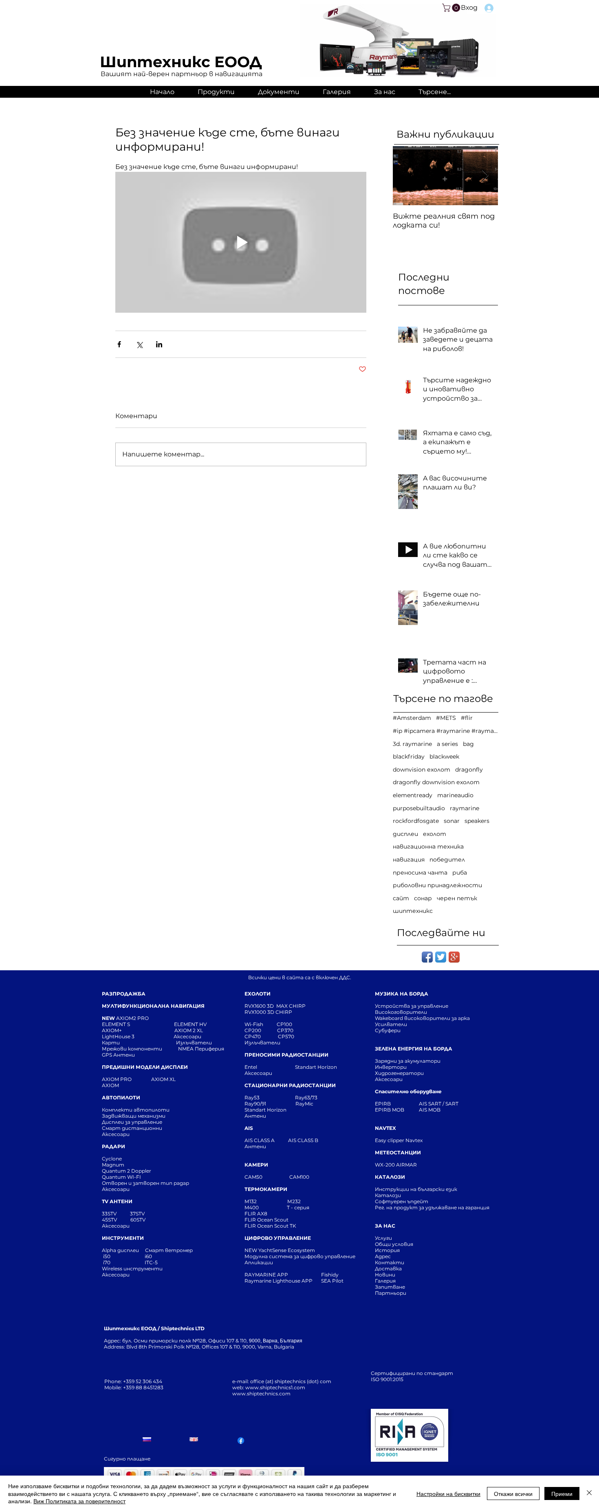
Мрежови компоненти (132, 1049)
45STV (110, 1220)
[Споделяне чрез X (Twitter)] (139, 344)
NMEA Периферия (201, 1049)
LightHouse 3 (138, 1036)
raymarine (464, 808)
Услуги (383, 1238)
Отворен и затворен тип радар (145, 1183)
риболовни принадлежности (437, 885)
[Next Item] (485, 175)
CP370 (286, 1030)
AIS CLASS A (260, 1140)
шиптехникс (413, 910)
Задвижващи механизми (133, 1116)
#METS (446, 718)
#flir (467, 718)
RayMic (304, 1104)
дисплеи (405, 834)
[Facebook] (240, 1440)
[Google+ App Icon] (454, 957)
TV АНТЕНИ (117, 1201)
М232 (294, 1201)
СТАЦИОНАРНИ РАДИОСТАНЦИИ (290, 1085)
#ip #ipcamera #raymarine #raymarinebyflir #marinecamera (445, 731)
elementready (412, 795)
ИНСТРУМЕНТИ (123, 1238)
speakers (477, 821)
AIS (248, 1128)
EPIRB (384, 1104)
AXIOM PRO (117, 1079)
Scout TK (285, 1226)
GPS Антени (119, 1055)
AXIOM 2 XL (189, 1030)
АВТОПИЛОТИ (121, 1097)
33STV (110, 1214)
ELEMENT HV (191, 1024)
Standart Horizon (316, 1067)
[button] (452, 8)
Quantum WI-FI (122, 1177)
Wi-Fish (260, 1024)
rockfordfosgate (416, 821)
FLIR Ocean (258, 1226)
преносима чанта (420, 872)
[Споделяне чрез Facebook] (119, 344)
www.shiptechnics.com (261, 1393)
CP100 (287, 1024)
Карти (111, 1042)
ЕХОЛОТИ (257, 994)
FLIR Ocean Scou (265, 1220)
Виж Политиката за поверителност (79, 1501)
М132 (250, 1201)
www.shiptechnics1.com (275, 1387)
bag (468, 744)
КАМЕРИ (256, 1165)
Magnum (113, 1165)
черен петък (457, 898)
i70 (106, 1262)
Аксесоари (187, 1036)
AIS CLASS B (303, 1140)
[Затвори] (589, 1493)
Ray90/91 (255, 1104)
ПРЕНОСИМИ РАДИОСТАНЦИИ (286, 1055)
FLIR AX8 (255, 1214)
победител (447, 859)
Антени (255, 1116)
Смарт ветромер (168, 1250)
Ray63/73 (306, 1097)
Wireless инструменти (132, 1268)
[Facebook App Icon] (427, 957)
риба (459, 872)
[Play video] (240, 242)
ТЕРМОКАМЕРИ (265, 1189)
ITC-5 (151, 1262)
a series (447, 744)
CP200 (259, 1030)
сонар (423, 898)
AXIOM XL (155, 1079)
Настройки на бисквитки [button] (448, 1493)
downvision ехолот (421, 769)
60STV (137, 1220)
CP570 (286, 1036)
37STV (137, 1214)
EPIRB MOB (389, 1110)
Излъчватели (262, 1042)
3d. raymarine (412, 744)
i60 (148, 1256)
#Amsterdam (412, 718)
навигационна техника (428, 846)
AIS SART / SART (438, 1104)
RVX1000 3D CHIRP (268, 1012)
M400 (251, 1207)
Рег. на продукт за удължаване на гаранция (432, 1207)
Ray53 (254, 1097)
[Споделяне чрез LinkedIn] (159, 344)
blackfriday (409, 756)
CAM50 (266, 1177)
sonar (452, 821)
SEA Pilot (333, 1281)
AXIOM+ (138, 1030)
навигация (409, 859)
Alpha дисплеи (120, 1250)
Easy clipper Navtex (399, 1140)
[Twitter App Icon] (440, 957)
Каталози (388, 1195)
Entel (251, 1067)
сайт (401, 898)
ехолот (434, 834)
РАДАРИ (113, 1146)
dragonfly (469, 769)
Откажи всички (513, 1493)
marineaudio (455, 795)
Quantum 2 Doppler (126, 1171)
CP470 (261, 1036)
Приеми (562, 1493)
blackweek (444, 756)
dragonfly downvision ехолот (436, 782)
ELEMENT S (116, 1024)
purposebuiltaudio (419, 808)
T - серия (299, 1207)
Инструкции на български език (431, 1189)
